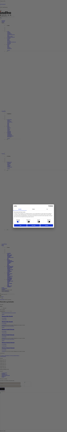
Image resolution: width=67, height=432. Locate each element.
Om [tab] (47, 209)
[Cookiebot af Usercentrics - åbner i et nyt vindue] (49, 206)
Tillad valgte (33, 225)
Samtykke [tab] (19, 209)
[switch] (28, 221)
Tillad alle (46, 225)
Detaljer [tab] (33, 209)
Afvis (20, 225)
